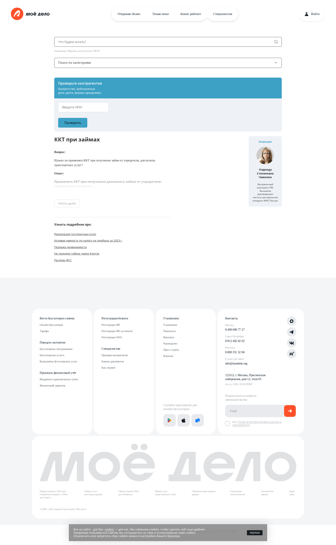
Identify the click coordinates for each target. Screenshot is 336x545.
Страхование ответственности (237, 493)
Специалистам (222, 14)
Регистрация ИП (111, 324)
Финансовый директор (52, 385)
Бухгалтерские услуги (52, 355)
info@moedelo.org (236, 363)
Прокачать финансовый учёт (58, 372)
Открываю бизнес (129, 14)
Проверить (72, 123)
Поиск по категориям (74, 62)
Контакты (168, 337)
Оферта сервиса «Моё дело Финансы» (128, 493)
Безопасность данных (267, 493)
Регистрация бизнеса (115, 318)
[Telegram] (291, 332)
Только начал (160, 14)
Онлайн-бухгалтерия (51, 324)
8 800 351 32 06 (234, 352)
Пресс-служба (171, 349)
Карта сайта (292, 493)
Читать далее (67, 203)
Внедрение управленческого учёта (59, 379)
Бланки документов (113, 361)
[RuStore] (197, 420)
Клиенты (168, 356)
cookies (109, 529)
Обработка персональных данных (204, 493)
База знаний (108, 367)
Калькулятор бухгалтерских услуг (58, 361)
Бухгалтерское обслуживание (56, 349)
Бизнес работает (190, 14)
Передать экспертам (52, 342)
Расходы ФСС (63, 260)
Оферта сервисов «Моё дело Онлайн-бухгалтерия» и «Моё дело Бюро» (54, 494)
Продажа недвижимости (70, 247)
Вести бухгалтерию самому (57, 318)
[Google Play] (169, 420)
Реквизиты (169, 331)
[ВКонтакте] (291, 343)
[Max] (291, 321)
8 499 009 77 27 (234, 329)
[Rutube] (291, 353)
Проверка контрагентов (115, 355)
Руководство (170, 343)
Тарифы (44, 331)
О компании (171, 318)
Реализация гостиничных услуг (75, 234)
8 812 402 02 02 (234, 341)
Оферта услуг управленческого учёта (165, 493)
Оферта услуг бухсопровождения (93, 493)
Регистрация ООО (112, 337)
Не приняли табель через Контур (76, 253)
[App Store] (183, 420)
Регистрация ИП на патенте (117, 331)
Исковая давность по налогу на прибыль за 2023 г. (88, 240)
